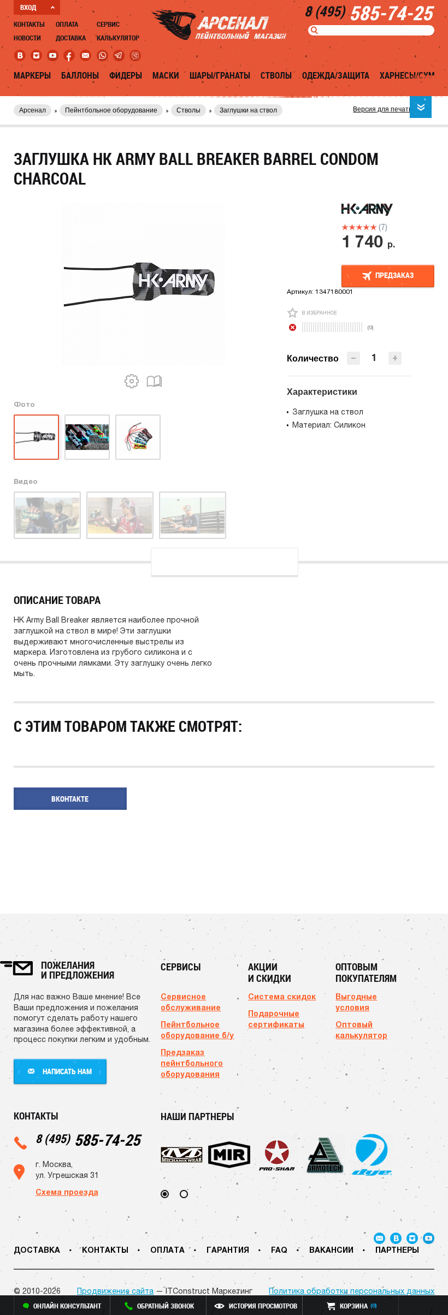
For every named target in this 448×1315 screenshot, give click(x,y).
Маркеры (32, 75)
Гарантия (228, 1249)
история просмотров (263, 1306)
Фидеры (125, 75)
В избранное (319, 313)
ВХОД (28, 7)
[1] (345, 227)
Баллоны (80, 75)
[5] (373, 227)
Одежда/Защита (335, 75)
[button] (395, 358)
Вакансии (331, 1249)
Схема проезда (67, 1191)
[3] (359, 227)
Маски (165, 75)
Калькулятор (118, 38)
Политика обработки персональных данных (351, 1291)
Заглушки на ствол (248, 110)
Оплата (67, 24)
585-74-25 (88, 1139)
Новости (27, 38)
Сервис (108, 24)
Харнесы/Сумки (412, 75)
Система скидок (282, 996)
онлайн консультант (67, 1306)
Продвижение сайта (115, 1291)
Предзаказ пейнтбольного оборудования (192, 1063)
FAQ (279, 1249)
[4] (366, 227)
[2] (352, 227)
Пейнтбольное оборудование (111, 110)
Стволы (276, 75)
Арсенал (32, 110)
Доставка (71, 38)
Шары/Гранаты (220, 75)
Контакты (29, 24)
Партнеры (397, 1249)
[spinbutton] (374, 357)
